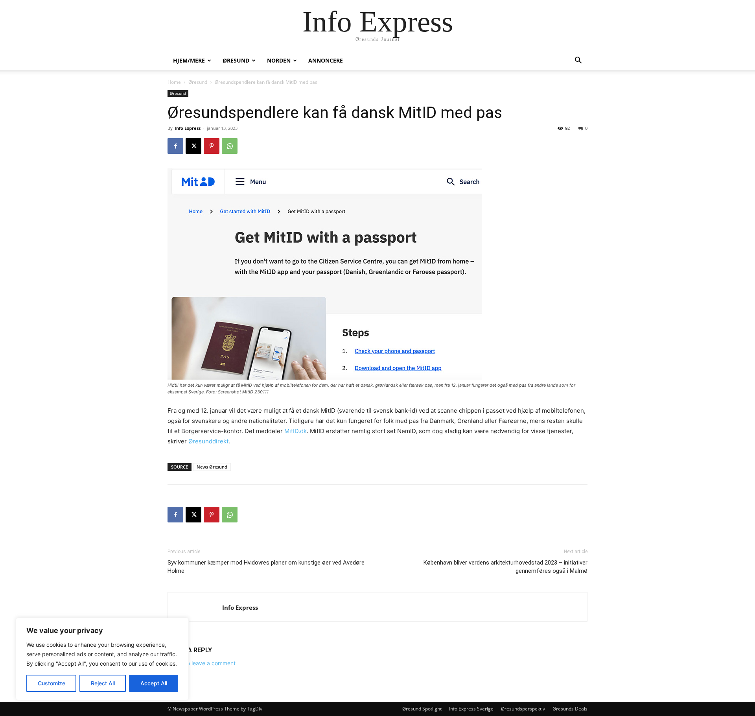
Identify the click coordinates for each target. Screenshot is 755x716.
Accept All (153, 683)
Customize (51, 683)
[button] (578, 61)
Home (174, 82)
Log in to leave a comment (202, 663)
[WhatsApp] (230, 146)
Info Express (188, 128)
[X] (193, 146)
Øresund (236, 60)
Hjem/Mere (189, 60)
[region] (102, 659)
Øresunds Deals (569, 708)
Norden (279, 60)
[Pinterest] (211, 146)
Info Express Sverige (471, 708)
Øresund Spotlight (422, 708)
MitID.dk (295, 431)
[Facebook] (175, 146)
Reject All (103, 683)
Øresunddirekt (208, 441)
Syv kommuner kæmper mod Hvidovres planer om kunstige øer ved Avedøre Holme (266, 566)
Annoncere (325, 60)
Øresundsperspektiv (523, 708)
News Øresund (212, 467)
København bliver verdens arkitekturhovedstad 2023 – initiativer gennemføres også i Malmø (505, 566)
